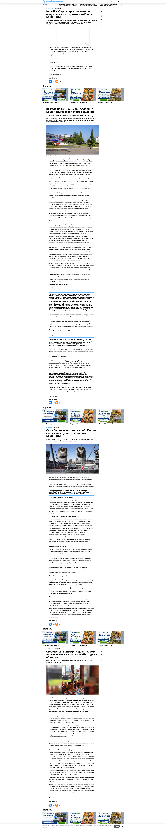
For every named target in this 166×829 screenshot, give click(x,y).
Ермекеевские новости (53, 1)
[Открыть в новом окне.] (52, 81)
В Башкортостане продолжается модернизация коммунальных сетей (88, 5)
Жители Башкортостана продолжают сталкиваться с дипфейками (108, 5)
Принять (117, 826)
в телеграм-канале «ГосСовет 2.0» (77, 161)
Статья (44, 4)
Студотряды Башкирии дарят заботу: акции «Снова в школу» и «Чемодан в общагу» (68, 5)
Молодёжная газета (60, 797)
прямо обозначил (63, 288)
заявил (70, 493)
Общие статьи (49, 8)
